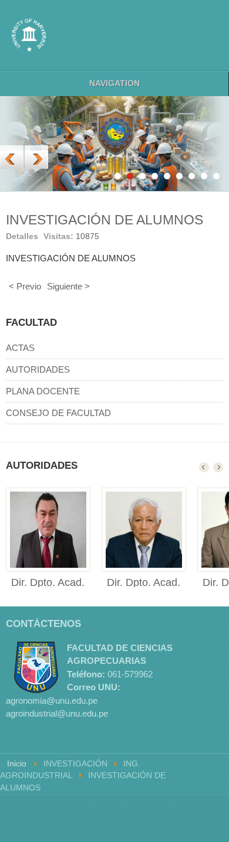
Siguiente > (68, 286)
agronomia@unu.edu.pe (51, 700)
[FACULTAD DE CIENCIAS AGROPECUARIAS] (29, 35)
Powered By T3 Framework (170, 820)
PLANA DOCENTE (43, 391)
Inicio (16, 763)
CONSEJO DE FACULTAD (58, 413)
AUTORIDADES (38, 369)
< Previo (25, 286)
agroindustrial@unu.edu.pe (57, 713)
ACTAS (20, 348)
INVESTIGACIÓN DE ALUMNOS (104, 220)
